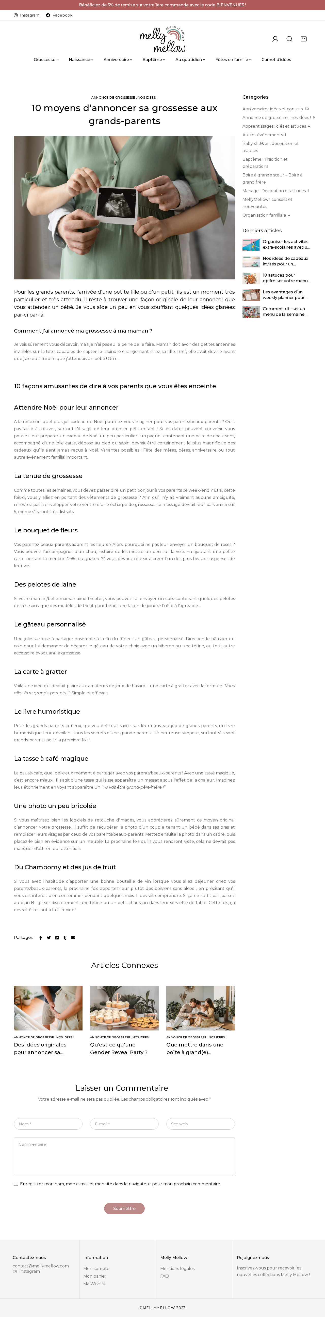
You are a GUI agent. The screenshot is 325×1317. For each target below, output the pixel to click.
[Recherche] (289, 38)
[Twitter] (49, 937)
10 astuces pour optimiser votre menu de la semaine (285, 281)
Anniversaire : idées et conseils (272, 109)
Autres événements (262, 134)
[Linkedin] (57, 937)
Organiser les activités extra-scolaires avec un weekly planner (286, 247)
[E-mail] (73, 937)
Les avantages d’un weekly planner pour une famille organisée (285, 298)
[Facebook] (41, 937)
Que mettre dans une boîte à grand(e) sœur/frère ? (194, 1052)
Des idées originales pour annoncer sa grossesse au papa (40, 1052)
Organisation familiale (264, 215)
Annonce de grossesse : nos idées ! (124, 97)
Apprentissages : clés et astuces (274, 126)
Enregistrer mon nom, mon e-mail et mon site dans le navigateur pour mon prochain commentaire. (120, 1183)
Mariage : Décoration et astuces (274, 190)
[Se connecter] (275, 38)
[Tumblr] (65, 937)
